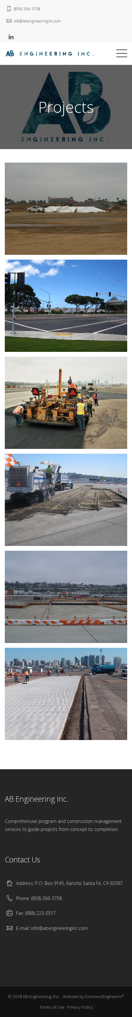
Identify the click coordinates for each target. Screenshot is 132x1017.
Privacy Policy (80, 1007)
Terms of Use (51, 1007)
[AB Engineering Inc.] (49, 52)
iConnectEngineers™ (104, 996)
